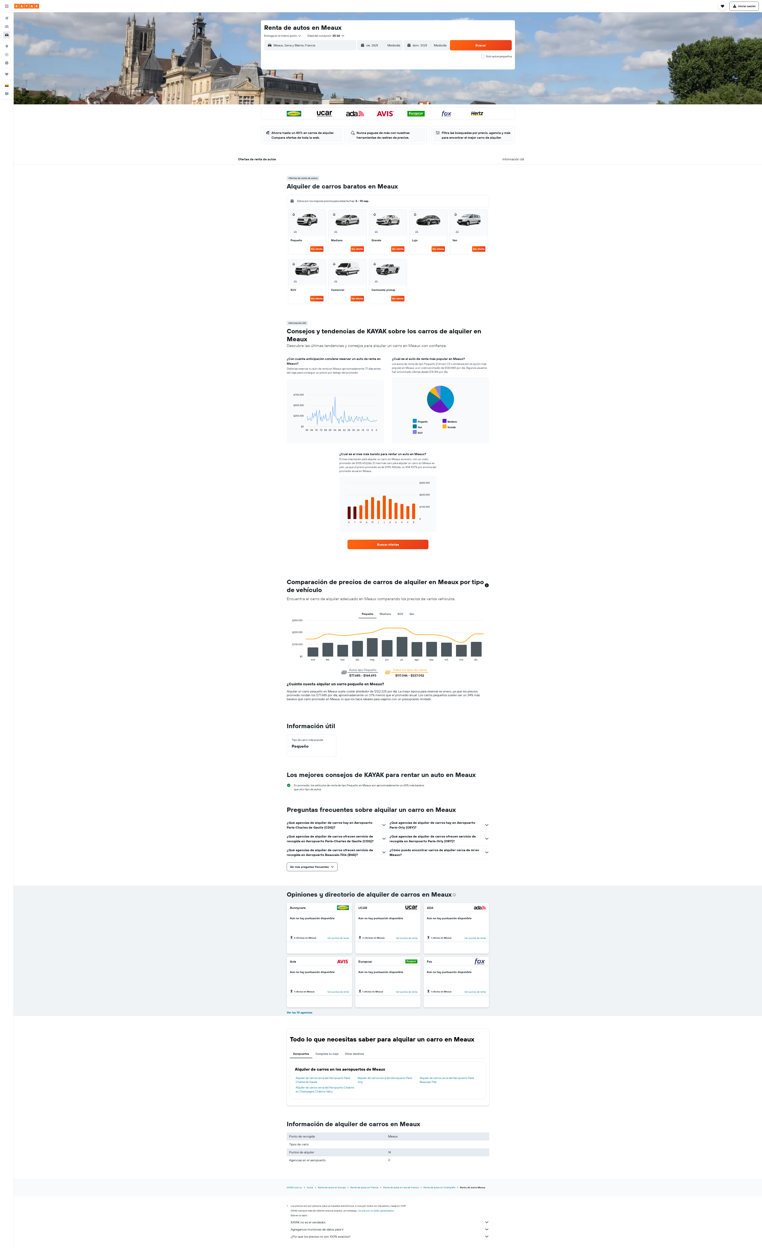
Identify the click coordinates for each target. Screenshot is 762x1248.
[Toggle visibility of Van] (417, 426)
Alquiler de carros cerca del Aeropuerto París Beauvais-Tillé (447, 1080)
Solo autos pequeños (499, 56)
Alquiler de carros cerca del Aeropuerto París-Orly (385, 1080)
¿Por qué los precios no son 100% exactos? (320, 1236)
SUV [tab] (400, 614)
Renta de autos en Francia (364, 1187)
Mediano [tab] (385, 614)
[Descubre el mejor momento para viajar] (7, 63)
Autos (310, 1187)
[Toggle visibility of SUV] (418, 432)
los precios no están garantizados (376, 1210)
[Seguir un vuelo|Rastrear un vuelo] (7, 55)
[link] (387, 544)
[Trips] (7, 74)
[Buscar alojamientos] (7, 27)
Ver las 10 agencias (299, 1012)
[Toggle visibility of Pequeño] (420, 421)
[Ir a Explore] (7, 46)
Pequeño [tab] (367, 614)
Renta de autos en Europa (332, 1187)
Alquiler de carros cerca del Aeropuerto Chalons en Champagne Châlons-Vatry (325, 1089)
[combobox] (282, 36)
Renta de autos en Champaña (439, 1187)
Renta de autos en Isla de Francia (401, 1187)
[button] (6, 6)
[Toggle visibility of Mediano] (450, 421)
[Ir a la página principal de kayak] (26, 6)
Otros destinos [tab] (354, 1054)
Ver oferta (317, 248)
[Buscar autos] (7, 35)
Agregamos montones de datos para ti (317, 1229)
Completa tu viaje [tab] (327, 1054)
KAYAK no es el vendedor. (308, 1222)
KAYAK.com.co (294, 1187)
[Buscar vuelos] (7, 18)
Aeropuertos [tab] (301, 1054)
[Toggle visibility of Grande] (449, 426)
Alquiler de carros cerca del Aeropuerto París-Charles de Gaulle (323, 1080)
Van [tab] (411, 614)
